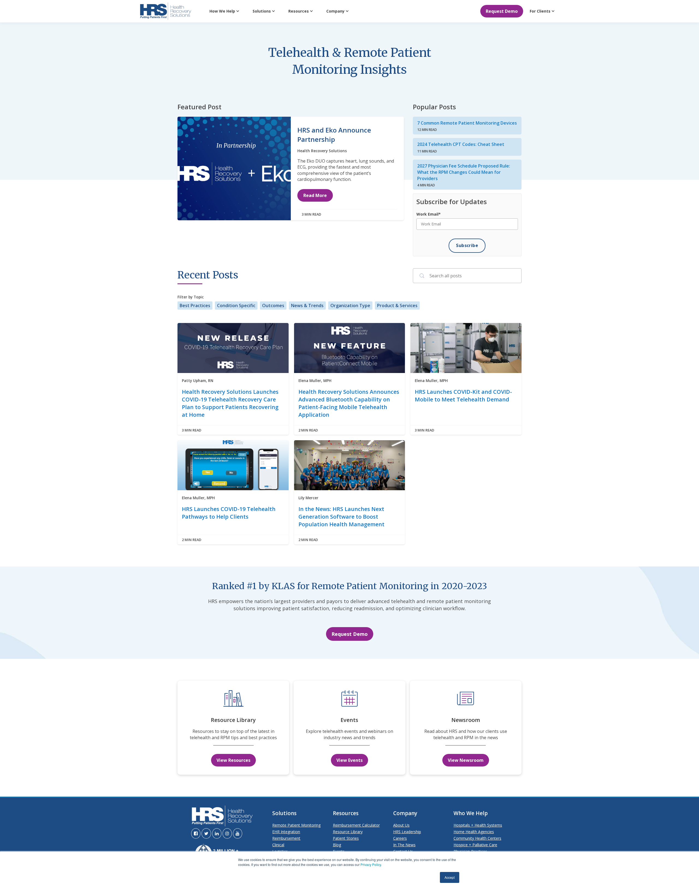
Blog (337, 844)
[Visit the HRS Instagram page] (227, 833)
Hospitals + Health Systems (478, 825)
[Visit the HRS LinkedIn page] (216, 833)
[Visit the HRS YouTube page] (237, 833)
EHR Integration (286, 831)
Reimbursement (286, 838)
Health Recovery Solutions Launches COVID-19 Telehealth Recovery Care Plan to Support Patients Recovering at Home (230, 403)
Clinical (278, 844)
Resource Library (348, 831)
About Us (401, 825)
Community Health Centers (477, 838)
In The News (404, 844)
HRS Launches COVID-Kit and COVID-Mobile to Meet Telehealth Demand (463, 395)
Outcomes (273, 305)
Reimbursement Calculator (356, 825)
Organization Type (350, 305)
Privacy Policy (370, 864)
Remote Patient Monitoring (296, 825)
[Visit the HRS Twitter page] (206, 833)
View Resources (233, 760)
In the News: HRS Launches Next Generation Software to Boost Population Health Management (341, 516)
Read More (315, 195)
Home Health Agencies (474, 831)
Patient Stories (346, 838)
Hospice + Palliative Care (475, 844)
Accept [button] (450, 877)
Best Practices (195, 305)
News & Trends (307, 305)
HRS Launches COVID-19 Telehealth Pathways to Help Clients (229, 512)
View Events (349, 760)
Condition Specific (236, 305)
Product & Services (397, 305)
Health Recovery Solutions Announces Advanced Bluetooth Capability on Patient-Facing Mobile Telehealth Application (348, 403)
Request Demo (502, 11)
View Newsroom (466, 760)
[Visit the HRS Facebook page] (195, 833)
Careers (400, 838)
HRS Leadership (407, 831)
